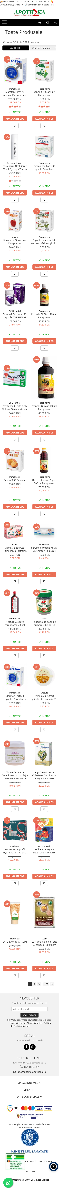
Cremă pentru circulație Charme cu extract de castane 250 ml (15, 777)
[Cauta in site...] (55, 22)
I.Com (44, 938)
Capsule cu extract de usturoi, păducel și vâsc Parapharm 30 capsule (44, 241)
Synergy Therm (14, 162)
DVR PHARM (15, 311)
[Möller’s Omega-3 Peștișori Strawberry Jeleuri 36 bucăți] (44, 830)
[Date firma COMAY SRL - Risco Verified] (29, 1179)
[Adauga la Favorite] (15, 125)
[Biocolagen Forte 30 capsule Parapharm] (44, 146)
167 (46, 984)
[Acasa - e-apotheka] (29, 12)
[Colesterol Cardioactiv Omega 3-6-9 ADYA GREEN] (44, 753)
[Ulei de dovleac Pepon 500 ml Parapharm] (44, 460)
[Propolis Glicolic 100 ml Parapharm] (44, 378)
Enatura (44, 692)
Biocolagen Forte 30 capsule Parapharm (44, 167)
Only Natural (15, 402)
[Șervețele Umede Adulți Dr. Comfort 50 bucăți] (44, 531)
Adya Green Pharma (44, 772)
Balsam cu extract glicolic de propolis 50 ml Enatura (44, 697)
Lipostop (14, 237)
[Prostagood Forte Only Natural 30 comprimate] (15, 377)
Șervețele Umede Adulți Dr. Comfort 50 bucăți (44, 549)
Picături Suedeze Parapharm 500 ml (15, 623)
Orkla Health (44, 846)
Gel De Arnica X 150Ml (15, 941)
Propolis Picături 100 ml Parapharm (44, 316)
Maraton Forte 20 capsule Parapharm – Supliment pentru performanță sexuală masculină (14, 93)
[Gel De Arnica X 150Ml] (15, 913)
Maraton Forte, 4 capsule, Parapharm (15, 697)
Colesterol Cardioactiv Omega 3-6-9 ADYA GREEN (44, 777)
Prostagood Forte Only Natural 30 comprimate (15, 407)
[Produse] (4, 23)
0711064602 (31, 1067)
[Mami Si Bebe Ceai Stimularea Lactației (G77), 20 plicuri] (15, 531)
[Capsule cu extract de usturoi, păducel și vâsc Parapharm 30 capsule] (44, 220)
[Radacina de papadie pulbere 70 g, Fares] (44, 602)
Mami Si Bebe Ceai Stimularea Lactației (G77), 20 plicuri (15, 549)
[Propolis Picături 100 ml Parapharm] (44, 295)
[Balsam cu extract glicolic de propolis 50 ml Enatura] (44, 676)
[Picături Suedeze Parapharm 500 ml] (15, 602)
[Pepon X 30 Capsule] (15, 460)
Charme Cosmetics (15, 772)
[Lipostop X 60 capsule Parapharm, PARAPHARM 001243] (15, 220)
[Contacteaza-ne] (39, 22)
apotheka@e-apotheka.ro (31, 1071)
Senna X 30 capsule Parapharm (44, 93)
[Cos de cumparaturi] (47, 22)
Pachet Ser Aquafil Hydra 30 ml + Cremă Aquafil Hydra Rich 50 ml (15, 851)
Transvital (15, 938)
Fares (14, 544)
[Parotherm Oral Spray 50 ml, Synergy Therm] (15, 146)
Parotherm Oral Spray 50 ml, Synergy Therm (15, 167)
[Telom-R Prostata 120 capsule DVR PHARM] (15, 295)
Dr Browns (44, 544)
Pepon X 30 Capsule (15, 480)
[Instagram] (33, 1047)
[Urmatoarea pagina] (52, 984)
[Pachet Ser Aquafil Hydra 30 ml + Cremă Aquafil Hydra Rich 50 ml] (15, 830)
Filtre (17, 47)
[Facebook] (26, 1047)
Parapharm (14, 88)
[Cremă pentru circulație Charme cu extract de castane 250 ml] (15, 753)
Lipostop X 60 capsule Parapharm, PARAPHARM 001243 (15, 241)
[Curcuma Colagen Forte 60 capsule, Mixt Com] (44, 913)
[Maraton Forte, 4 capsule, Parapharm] (15, 676)
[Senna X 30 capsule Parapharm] (44, 70)
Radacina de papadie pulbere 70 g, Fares (44, 623)
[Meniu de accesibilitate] (53, 1166)
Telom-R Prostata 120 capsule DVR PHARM (14, 316)
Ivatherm (14, 846)
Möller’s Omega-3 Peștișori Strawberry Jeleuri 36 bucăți (44, 851)
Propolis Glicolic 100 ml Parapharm (44, 407)
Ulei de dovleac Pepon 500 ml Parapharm (44, 481)
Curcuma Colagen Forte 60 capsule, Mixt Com (44, 943)
